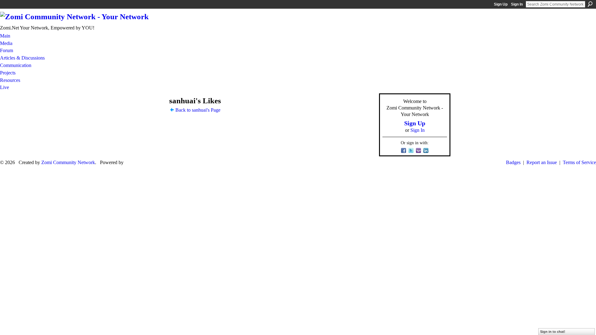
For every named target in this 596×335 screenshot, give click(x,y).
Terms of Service (579, 162)
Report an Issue (541, 162)
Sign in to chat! (552, 331)
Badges (513, 162)
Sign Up (501, 4)
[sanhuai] (155, 112)
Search (590, 4)
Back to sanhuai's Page (197, 110)
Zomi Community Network (68, 162)
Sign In (517, 4)
